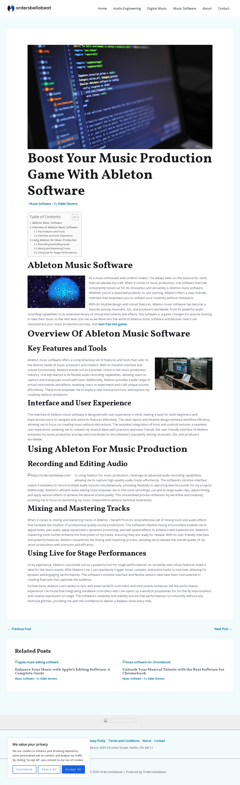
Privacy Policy (96, 741)
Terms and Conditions (124, 741)
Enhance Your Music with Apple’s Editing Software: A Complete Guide (62, 671)
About (207, 8)
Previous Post (19, 629)
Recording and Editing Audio (54, 244)
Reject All (49, 769)
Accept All (73, 769)
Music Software (184, 8)
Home (102, 8)
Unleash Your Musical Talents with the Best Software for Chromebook (173, 671)
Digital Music (157, 8)
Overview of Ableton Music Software (55, 227)
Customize (24, 769)
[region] (49, 757)
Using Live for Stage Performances (57, 252)
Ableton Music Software (47, 223)
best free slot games (112, 324)
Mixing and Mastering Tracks (54, 248)
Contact (223, 8)
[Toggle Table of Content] (73, 217)
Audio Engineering (127, 8)
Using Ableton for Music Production (54, 240)
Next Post (223, 629)
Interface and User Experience (55, 235)
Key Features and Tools (51, 231)
